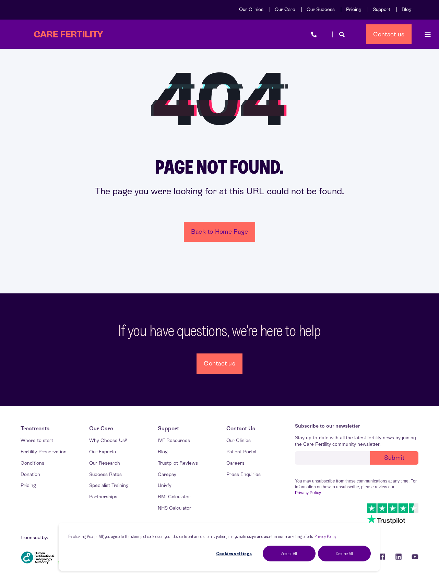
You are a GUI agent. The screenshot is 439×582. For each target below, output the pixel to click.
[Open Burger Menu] (428, 34)
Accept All (289, 553)
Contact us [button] (389, 33)
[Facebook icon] (382, 556)
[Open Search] (342, 34)
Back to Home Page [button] (219, 231)
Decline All (344, 553)
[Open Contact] (314, 34)
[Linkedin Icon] (398, 556)
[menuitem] (251, 9)
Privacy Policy (325, 536)
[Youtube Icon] (412, 556)
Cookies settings (234, 553)
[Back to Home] (68, 34)
